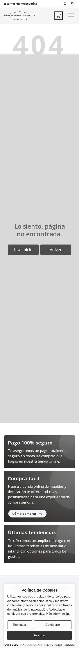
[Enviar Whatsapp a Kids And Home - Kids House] (72, 4)
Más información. (58, 613)
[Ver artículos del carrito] (58, 15)
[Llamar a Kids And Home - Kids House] (65, 4)
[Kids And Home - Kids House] (19, 15)
